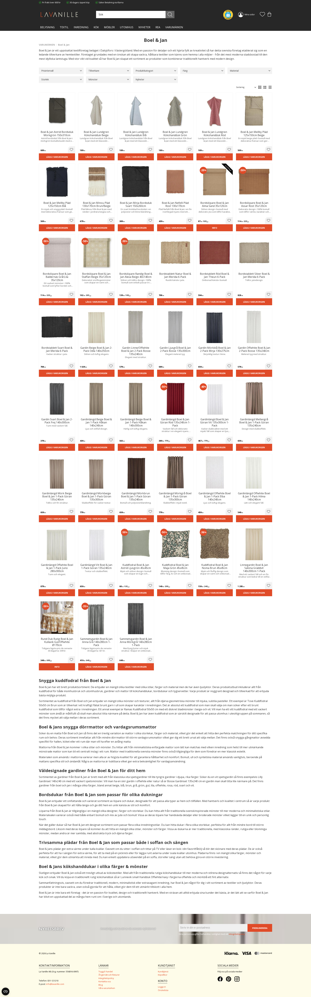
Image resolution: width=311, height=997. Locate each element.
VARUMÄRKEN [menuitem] (174, 27)
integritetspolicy (237, 934)
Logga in (162, 986)
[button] (262, 14)
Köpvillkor (162, 974)
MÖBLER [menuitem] (109, 27)
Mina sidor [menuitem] (250, 14)
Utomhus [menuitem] (126, 27)
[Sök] (170, 14)
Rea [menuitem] (158, 27)
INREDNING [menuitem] (81, 27)
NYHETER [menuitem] (144, 27)
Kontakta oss (104, 981)
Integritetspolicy (106, 978)
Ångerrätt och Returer (109, 974)
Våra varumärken (106, 988)
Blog (100, 984)
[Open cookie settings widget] (5, 991)
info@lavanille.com (55, 984)
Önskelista (163, 990)
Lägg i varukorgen (57, 156)
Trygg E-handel (105, 971)
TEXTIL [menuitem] (64, 27)
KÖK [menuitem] (96, 27)
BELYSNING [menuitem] (47, 27)
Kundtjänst (163, 971)
